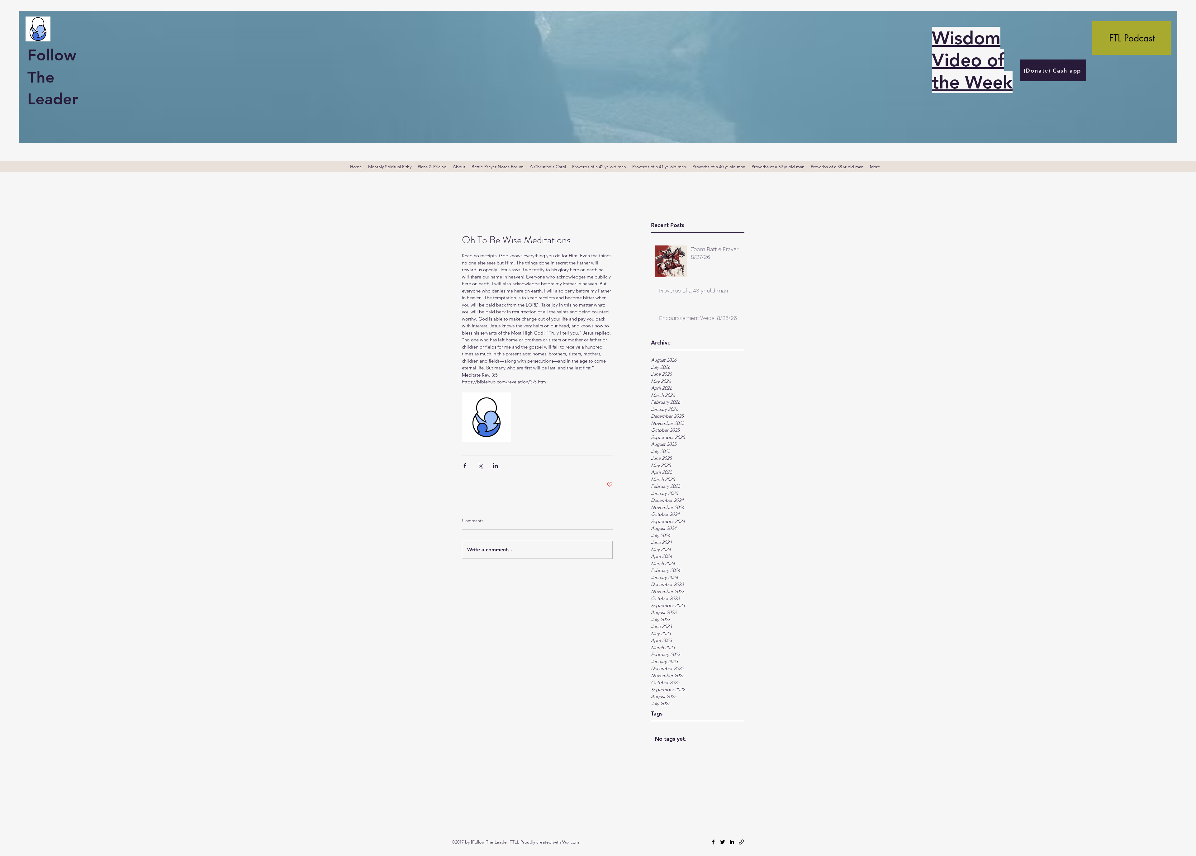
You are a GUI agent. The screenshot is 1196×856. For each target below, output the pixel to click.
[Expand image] (486, 417)
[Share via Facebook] (465, 465)
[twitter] (722, 842)
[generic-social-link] (741, 842)
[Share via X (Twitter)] (480, 465)
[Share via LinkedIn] (495, 465)
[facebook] (713, 842)
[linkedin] (732, 842)
